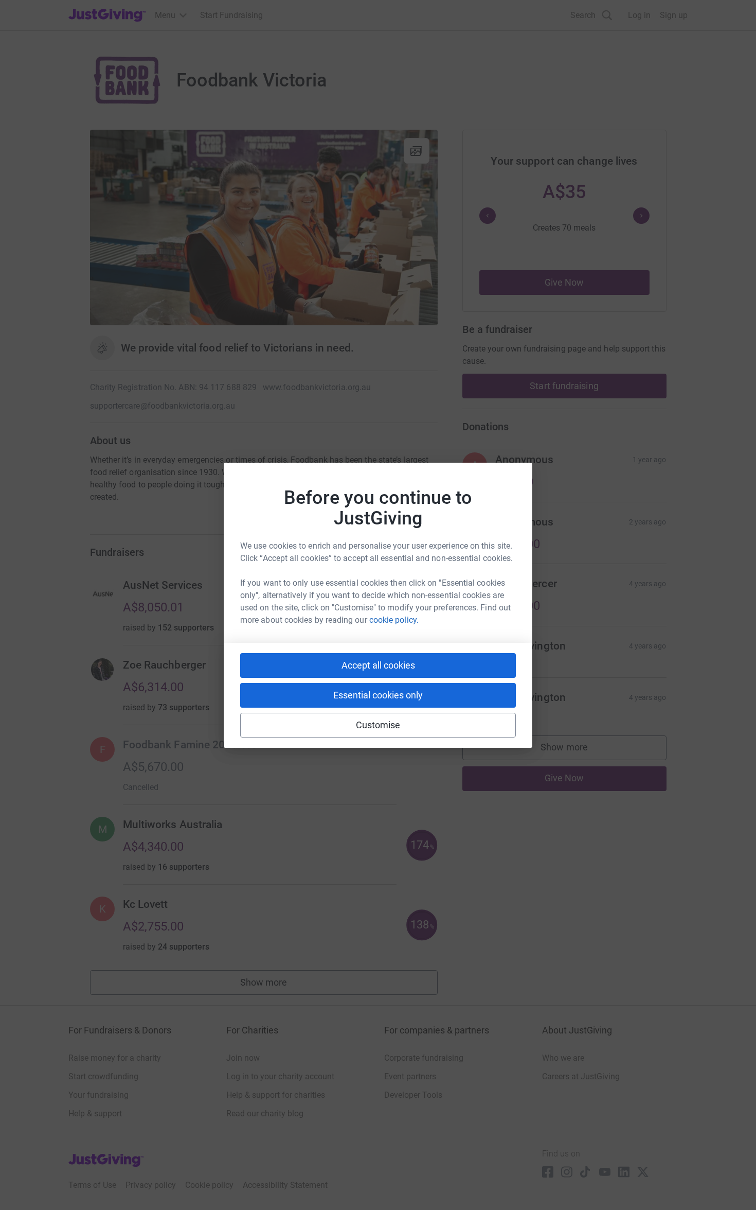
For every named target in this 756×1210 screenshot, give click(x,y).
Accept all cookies (378, 665)
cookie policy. (394, 620)
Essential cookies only (378, 695)
